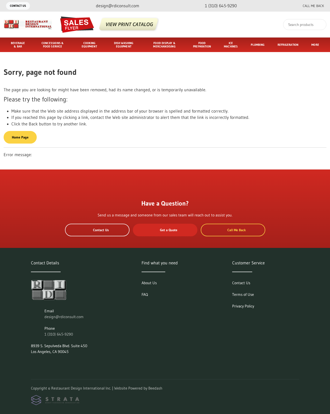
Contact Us (18, 6)
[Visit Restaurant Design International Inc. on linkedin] (33, 363)
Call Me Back (313, 6)
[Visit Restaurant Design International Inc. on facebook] (43, 363)
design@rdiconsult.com (64, 316)
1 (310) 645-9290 (58, 334)
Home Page (20, 137)
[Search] (319, 24)
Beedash (155, 388)
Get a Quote (168, 230)
